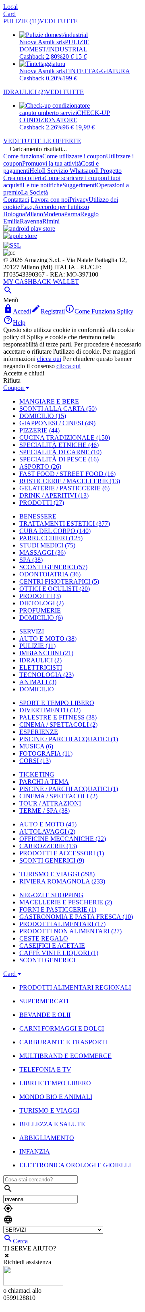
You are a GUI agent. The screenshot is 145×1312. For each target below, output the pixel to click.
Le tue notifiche (42, 185)
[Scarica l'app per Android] (29, 228)
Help (35, 170)
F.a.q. (27, 206)
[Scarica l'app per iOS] (20, 235)
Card (9, 13)
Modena (53, 214)
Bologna (14, 214)
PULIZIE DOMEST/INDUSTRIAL (54, 46)
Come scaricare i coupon (75, 177)
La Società (34, 192)
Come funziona (22, 156)
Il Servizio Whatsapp (68, 170)
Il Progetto (108, 170)
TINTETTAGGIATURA (97, 71)
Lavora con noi (50, 199)
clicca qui (49, 358)
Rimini (51, 221)
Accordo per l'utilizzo (61, 206)
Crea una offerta (23, 177)
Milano (34, 214)
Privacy (79, 199)
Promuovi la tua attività (51, 163)
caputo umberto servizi (48, 112)
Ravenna (31, 221)
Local (10, 6)
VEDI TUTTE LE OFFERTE (42, 140)
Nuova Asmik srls (42, 42)
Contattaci (16, 199)
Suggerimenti (79, 185)
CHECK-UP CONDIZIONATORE (64, 116)
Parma (72, 214)
